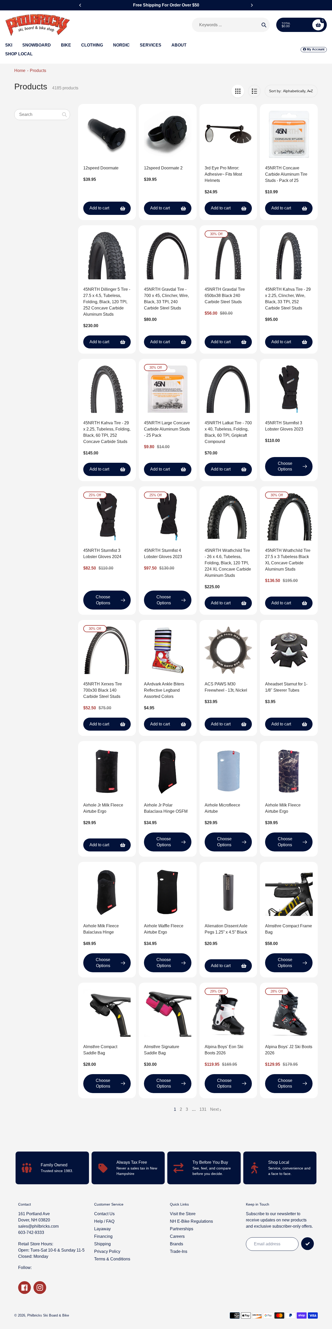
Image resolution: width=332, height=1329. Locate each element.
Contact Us (104, 1214)
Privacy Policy (107, 1251)
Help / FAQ (104, 1221)
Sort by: (275, 91)
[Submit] (307, 1243)
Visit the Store (183, 1214)
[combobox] (42, 114)
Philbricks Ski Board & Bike (48, 1315)
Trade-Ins (178, 1251)
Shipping (102, 1244)
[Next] (251, 5)
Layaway (102, 1229)
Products (38, 70)
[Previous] (80, 5)
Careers (177, 1236)
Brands (176, 1244)
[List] (254, 91)
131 (202, 1110)
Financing (103, 1236)
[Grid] (237, 91)
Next (214, 1109)
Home (19, 70)
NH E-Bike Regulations (191, 1221)
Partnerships (181, 1229)
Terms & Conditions (112, 1259)
